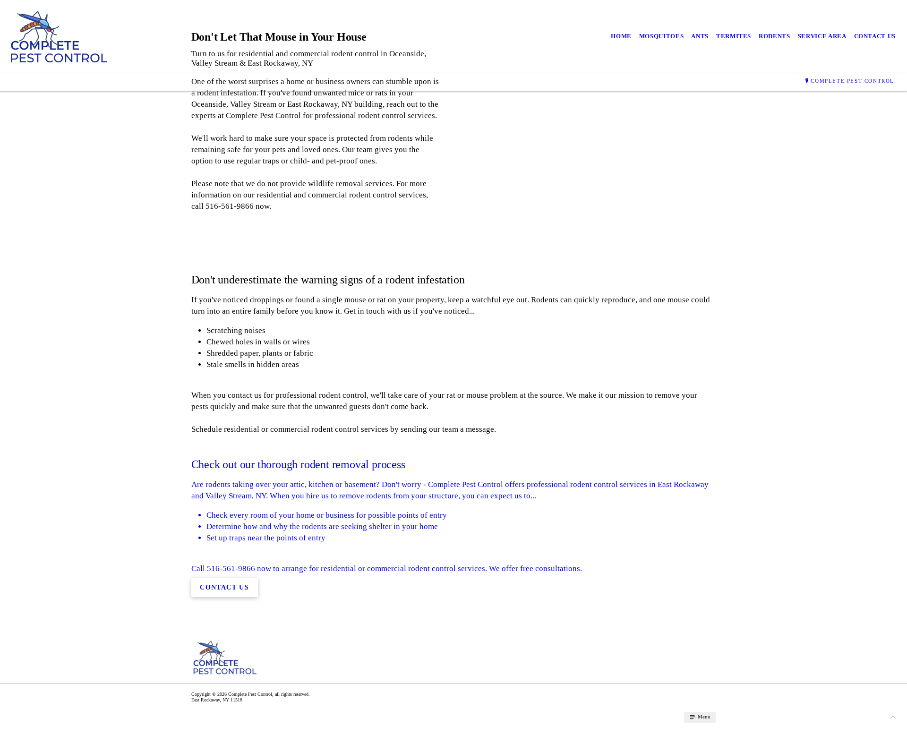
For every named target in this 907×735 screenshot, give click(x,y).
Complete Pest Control (852, 81)
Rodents (774, 36)
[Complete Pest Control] (59, 36)
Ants (700, 36)
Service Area (822, 36)
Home (621, 36)
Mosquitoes (661, 36)
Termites (733, 36)
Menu (703, 716)
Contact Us (875, 36)
